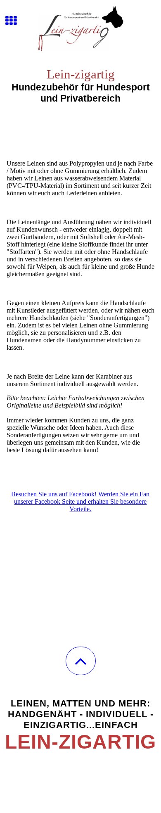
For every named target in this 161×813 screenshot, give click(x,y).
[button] (81, 661)
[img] (80, 31)
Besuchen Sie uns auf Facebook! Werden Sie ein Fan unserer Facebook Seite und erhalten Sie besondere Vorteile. (80, 501)
